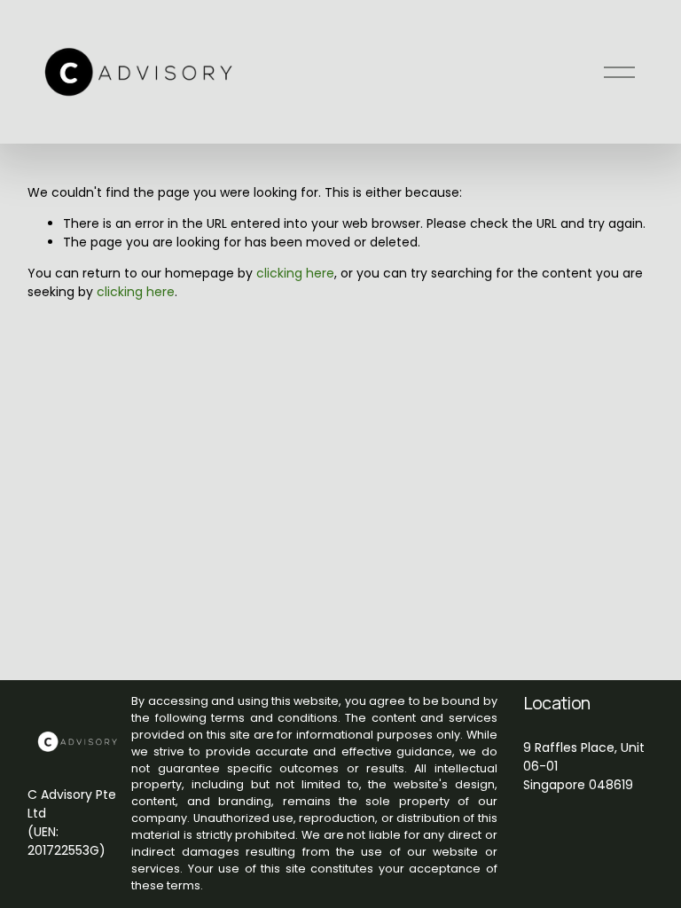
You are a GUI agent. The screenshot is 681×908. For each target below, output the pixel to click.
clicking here (295, 273)
